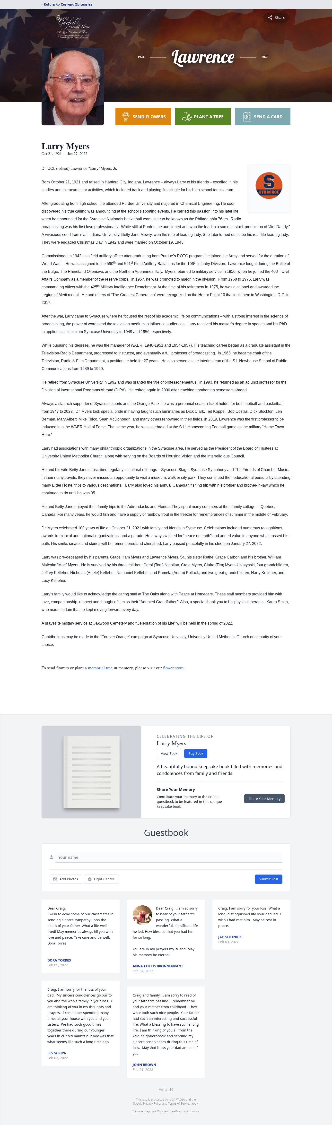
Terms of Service (179, 1103)
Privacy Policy (152, 1103)
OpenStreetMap (171, 1111)
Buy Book (195, 753)
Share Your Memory (264, 798)
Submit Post (268, 879)
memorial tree (100, 667)
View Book (169, 753)
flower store (173, 667)
